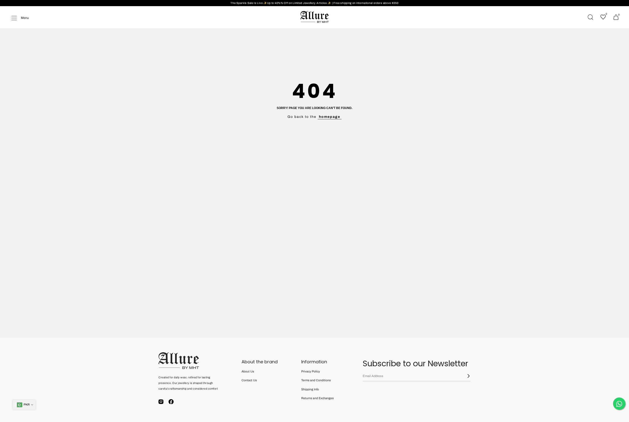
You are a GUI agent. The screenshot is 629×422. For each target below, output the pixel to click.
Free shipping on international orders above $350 (366, 2)
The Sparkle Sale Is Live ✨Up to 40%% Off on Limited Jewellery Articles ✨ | (281, 2)
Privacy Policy (310, 371)
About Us (248, 371)
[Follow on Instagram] (161, 402)
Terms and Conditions (316, 380)
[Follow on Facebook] (171, 402)
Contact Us (249, 380)
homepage (329, 117)
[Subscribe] (466, 376)
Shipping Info (310, 389)
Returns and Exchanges (317, 398)
